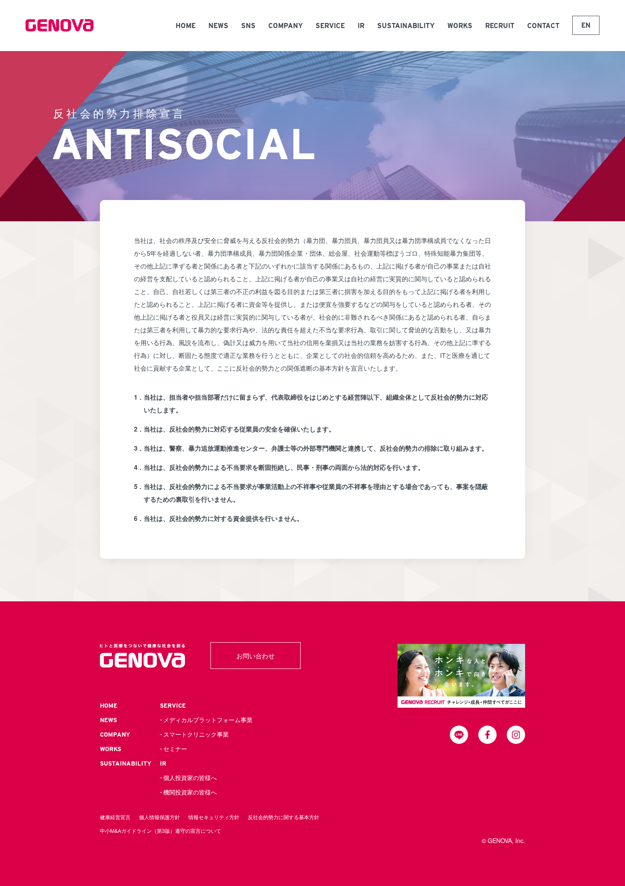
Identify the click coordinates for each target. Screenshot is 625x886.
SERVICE (330, 26)
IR (361, 26)
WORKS (459, 26)
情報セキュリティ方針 (213, 816)
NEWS (218, 26)
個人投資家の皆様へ (190, 778)
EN (586, 25)
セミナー (175, 749)
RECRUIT (499, 26)
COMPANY (285, 26)
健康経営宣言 (115, 816)
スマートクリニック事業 (196, 734)
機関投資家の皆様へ (190, 792)
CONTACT (543, 26)
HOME (186, 26)
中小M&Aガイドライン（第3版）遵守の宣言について (160, 830)
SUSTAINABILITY (406, 26)
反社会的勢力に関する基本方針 (283, 816)
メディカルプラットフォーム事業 (208, 720)
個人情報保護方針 (159, 816)
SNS (248, 26)
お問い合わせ (255, 655)
